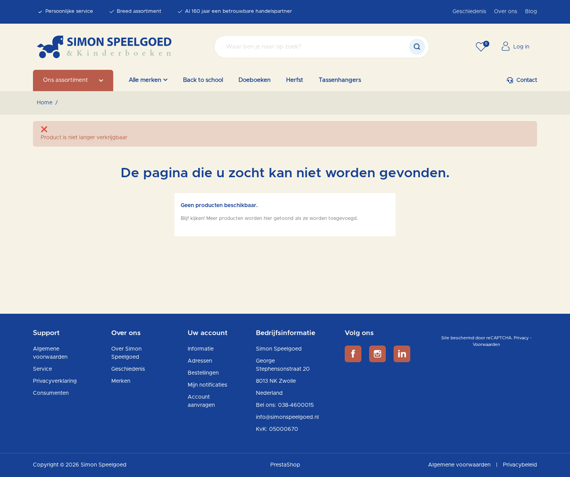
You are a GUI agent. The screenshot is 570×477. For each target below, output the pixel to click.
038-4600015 (296, 405)
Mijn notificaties (207, 385)
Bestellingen (203, 373)
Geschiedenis (469, 11)
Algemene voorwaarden (460, 465)
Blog (531, 11)
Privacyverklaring (55, 381)
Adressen (200, 361)
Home (44, 102)
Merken (120, 381)
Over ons (505, 11)
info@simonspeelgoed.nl (287, 417)
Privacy (521, 338)
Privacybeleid (520, 465)
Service (42, 369)
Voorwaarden (486, 344)
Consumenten (51, 393)
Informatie (201, 349)
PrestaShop (285, 465)
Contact (526, 80)
